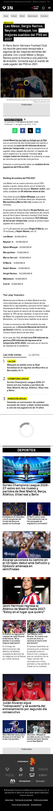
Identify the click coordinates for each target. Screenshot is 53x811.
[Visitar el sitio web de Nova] (43, 769)
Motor (22, 16)
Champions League (18, 379)
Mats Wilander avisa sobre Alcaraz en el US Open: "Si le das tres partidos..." (14, 737)
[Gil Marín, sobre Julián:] (38, 509)
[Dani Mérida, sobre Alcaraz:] (38, 626)
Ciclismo (44, 16)
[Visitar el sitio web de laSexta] (20, 769)
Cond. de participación (20, 805)
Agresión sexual (17, 399)
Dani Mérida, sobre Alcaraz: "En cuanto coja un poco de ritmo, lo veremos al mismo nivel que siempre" (37, 638)
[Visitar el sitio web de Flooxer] (40, 781)
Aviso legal (9, 800)
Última (36, 8)
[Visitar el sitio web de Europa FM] (43, 775)
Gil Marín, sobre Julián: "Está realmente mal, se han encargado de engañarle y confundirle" (37, 520)
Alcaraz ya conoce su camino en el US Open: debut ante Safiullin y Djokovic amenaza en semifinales (26, 564)
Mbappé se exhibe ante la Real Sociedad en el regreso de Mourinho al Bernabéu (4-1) (27, 367)
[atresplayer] (44, 8)
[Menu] (50, 8)
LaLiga (11, 361)
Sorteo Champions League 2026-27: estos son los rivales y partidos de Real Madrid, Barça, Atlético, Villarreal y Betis (27, 386)
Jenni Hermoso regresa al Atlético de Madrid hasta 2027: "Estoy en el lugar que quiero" (24, 609)
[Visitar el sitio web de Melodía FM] (12, 781)
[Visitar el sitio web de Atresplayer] (26, 781)
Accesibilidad (36, 805)
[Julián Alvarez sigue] (26, 687)
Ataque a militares (39, 2)
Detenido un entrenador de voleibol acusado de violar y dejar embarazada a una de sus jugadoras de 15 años (28, 405)
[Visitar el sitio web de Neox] (32, 769)
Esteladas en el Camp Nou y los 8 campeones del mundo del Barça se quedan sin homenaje (13, 520)
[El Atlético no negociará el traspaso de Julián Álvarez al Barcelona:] (14, 626)
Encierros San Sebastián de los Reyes (17, 2)
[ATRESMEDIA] (26, 761)
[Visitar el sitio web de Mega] (9, 775)
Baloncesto (32, 16)
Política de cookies (41, 800)
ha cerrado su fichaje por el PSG (31, 140)
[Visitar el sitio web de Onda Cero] (32, 775)
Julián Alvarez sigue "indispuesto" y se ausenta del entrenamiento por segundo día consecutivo (25, 707)
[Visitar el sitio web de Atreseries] (20, 775)
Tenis (6, 16)
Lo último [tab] (34, 354)
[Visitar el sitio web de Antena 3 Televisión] (9, 769)
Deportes (26, 450)
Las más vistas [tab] (12, 354)
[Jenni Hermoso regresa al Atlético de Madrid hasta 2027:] (26, 590)
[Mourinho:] (38, 726)
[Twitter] (24, 119)
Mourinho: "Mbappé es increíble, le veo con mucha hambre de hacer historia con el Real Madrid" (38, 738)
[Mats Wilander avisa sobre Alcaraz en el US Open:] (14, 726)
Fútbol (14, 16)
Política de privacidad (23, 800)
